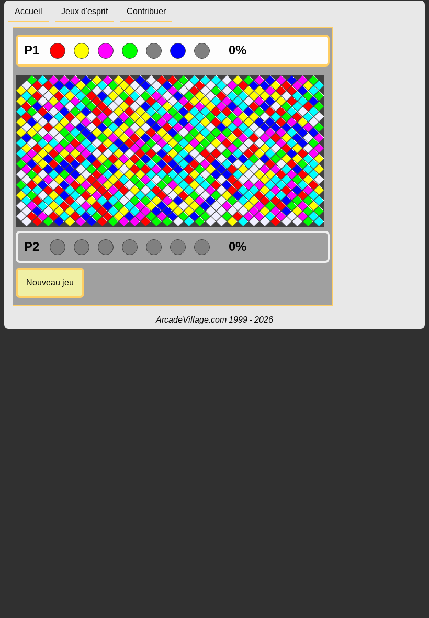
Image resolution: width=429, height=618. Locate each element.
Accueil (28, 11)
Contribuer (146, 11)
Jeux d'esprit (84, 11)
